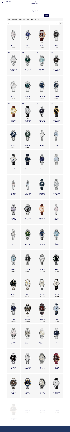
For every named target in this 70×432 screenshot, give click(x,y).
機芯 (32, 19)
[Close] (68, 429)
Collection (19, 19)
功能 (35, 19)
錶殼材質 (28, 19)
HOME (8, 6)
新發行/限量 (14, 19)
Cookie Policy (23, 430)
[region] (35, 429)
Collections (8, 3)
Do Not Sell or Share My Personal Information (53, 429)
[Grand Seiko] (35, 2)
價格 (24, 19)
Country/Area (9, 1)
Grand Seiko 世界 (16, 3)
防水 (39, 19)
